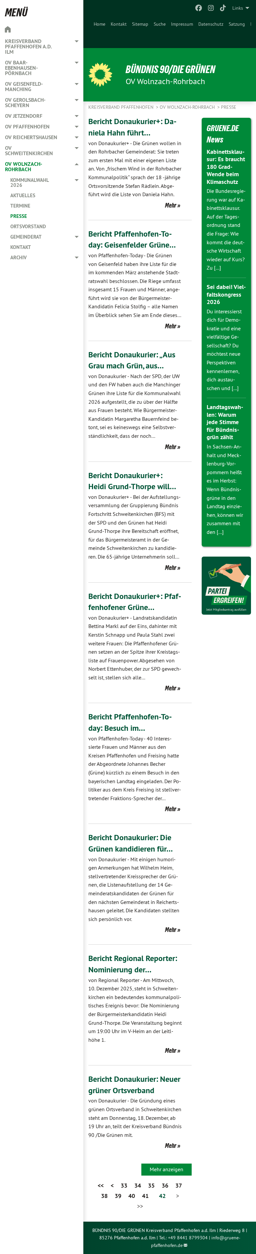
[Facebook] (199, 8)
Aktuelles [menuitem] (22, 195)
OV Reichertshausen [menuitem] (31, 137)
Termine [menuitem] (20, 206)
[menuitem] (99, 32)
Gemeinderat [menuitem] (26, 237)
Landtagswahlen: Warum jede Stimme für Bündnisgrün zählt (225, 422)
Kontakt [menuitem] (20, 247)
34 (137, 1185)
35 (151, 1185)
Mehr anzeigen (166, 1169)
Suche (160, 24)
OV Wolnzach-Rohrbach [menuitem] (23, 167)
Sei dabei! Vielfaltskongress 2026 (226, 294)
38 (104, 1196)
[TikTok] (223, 8)
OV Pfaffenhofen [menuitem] (27, 126)
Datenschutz (210, 24)
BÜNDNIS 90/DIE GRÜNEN (170, 69)
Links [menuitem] (237, 8)
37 (178, 1185)
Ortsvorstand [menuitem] (28, 226)
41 (145, 1196)
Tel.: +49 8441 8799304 (183, 1238)
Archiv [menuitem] (18, 257)
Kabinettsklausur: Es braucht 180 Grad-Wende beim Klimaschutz (226, 167)
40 (131, 1196)
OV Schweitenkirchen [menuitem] (29, 150)
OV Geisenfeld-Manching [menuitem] (24, 86)
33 (124, 1185)
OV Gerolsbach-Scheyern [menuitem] (25, 102)
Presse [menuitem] (18, 216)
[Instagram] (211, 8)
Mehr (170, 205)
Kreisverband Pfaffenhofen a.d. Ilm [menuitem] (28, 46)
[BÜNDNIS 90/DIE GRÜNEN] (100, 75)
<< (101, 1185)
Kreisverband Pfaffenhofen (121, 107)
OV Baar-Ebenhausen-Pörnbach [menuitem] (21, 68)
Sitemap (140, 24)
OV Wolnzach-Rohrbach (188, 107)
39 (118, 1196)
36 (165, 1185)
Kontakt (119, 24)
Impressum (182, 24)
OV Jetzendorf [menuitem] (23, 115)
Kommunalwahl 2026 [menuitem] (29, 182)
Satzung (237, 24)
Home (99, 24)
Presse (228, 107)
